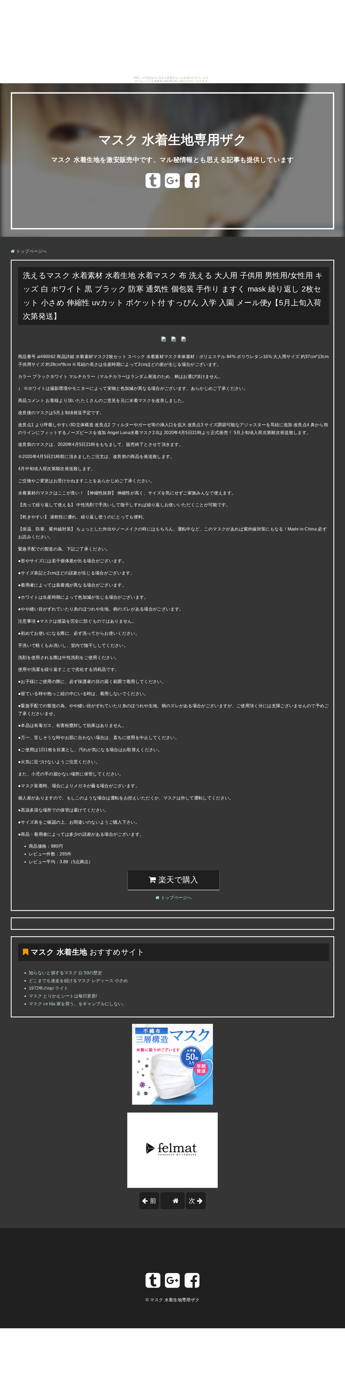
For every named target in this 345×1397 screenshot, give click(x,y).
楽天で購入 (177, 879)
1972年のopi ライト (48, 988)
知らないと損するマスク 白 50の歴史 (65, 972)
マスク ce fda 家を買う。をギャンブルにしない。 (78, 1003)
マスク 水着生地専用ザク (172, 140)
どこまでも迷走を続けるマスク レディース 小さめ (78, 980)
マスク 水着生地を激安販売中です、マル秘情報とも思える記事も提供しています (172, 159)
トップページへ (31, 251)
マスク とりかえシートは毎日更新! (63, 996)
